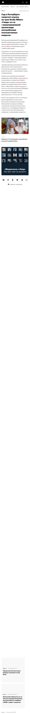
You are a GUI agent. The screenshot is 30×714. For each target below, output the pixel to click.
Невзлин (13, 6)
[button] (26, 2)
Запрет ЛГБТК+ (5, 6)
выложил (17, 97)
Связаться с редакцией (16, 184)
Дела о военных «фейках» (22, 6)
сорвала (17, 82)
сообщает (8, 46)
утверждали (22, 86)
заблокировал (23, 78)
